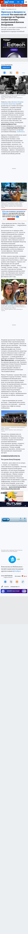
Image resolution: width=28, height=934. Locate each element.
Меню (2, 2)
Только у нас (10, 5)
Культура (6, 586)
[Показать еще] (23, 72)
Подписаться (6, 67)
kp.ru (25, 576)
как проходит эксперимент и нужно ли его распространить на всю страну (13, 214)
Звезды (3, 9)
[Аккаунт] (26, 2)
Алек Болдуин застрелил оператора (12, 103)
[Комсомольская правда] (9, 2)
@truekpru (17, 571)
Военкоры (17, 5)
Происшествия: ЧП (14, 586)
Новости (3, 5)
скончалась (21, 132)
